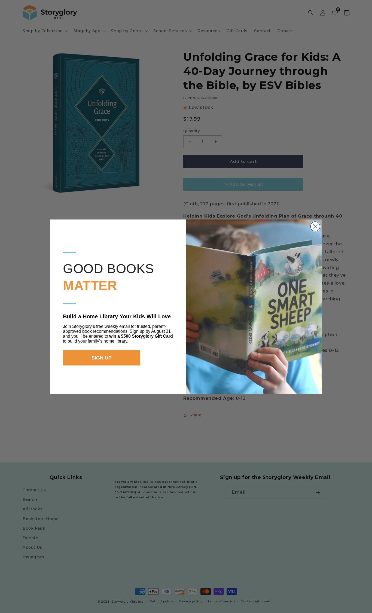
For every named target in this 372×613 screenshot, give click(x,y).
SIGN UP (102, 358)
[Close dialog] (315, 226)
